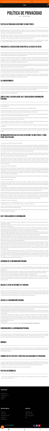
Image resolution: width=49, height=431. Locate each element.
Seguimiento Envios (28, 412)
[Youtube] (39, 426)
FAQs (26, 417)
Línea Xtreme (3, 412)
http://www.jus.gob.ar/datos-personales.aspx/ (31, 323)
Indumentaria (3, 417)
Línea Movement (4, 419)
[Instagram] (34, 426)
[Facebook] (37, 426)
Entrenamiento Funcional (5, 415)
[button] (47, 5)
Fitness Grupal (3, 413)
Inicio (20, 16)
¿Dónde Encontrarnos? (5, 395)
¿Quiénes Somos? (4, 393)
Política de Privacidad (29, 413)
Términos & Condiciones (29, 415)
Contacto (2, 398)
